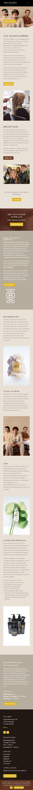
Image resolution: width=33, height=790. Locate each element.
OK (11, 787)
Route (5, 727)
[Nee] (31, 785)
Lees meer (16, 199)
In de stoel (6, 763)
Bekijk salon (8, 158)
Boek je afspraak (10, 21)
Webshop (6, 759)
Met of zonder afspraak (16, 215)
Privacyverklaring (18, 787)
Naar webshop (9, 284)
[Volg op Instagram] (7, 732)
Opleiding (6, 756)
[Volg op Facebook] (4, 732)
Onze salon (6, 754)
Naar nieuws (8, 84)
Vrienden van (7, 761)
